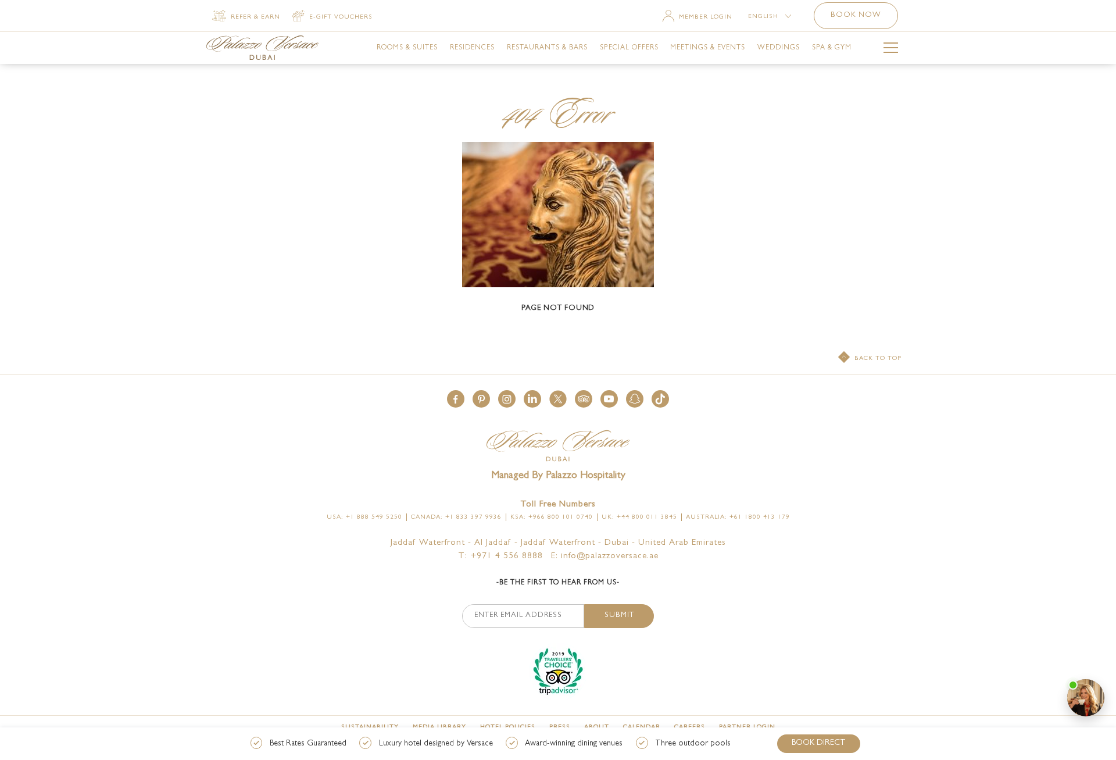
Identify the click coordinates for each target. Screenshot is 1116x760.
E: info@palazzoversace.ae (605, 556)
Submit (619, 615)
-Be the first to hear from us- (558, 583)
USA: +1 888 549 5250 (364, 517)
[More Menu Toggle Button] (891, 49)
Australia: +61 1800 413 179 (738, 517)
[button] (455, 399)
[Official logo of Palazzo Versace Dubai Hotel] (558, 447)
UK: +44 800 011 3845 (639, 517)
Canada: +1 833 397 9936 (456, 517)
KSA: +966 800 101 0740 (551, 517)
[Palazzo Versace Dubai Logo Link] (262, 47)
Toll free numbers (558, 505)
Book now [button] (856, 15)
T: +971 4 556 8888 (500, 556)
